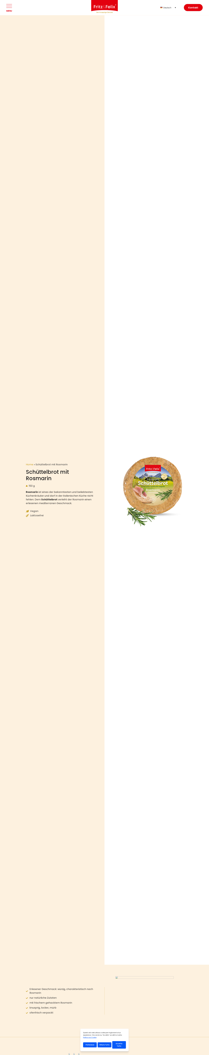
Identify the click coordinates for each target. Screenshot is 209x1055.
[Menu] (9, 6)
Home (29, 464)
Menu (9, 10)
